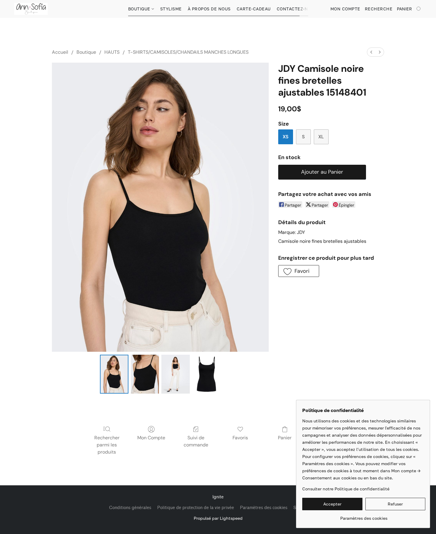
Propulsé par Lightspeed (218, 518)
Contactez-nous (297, 8)
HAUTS (112, 52)
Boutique (140, 8)
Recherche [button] (379, 8)
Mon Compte (151, 438)
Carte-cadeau (254, 8)
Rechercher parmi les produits (107, 445)
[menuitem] (371, 52)
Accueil (60, 52)
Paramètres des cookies (263, 507)
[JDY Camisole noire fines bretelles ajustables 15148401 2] (175, 374)
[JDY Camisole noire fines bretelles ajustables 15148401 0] (114, 374)
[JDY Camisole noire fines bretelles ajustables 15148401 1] (145, 374)
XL (321, 137)
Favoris (240, 438)
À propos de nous (209, 8)
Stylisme (171, 8)
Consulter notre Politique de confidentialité (345, 488)
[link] (363, 516)
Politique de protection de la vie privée (195, 507)
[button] (31, 9)
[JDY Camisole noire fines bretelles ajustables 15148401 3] (206, 374)
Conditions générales (130, 507)
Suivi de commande (196, 441)
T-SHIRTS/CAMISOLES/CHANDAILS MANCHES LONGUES (188, 52)
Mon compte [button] (345, 8)
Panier (285, 438)
